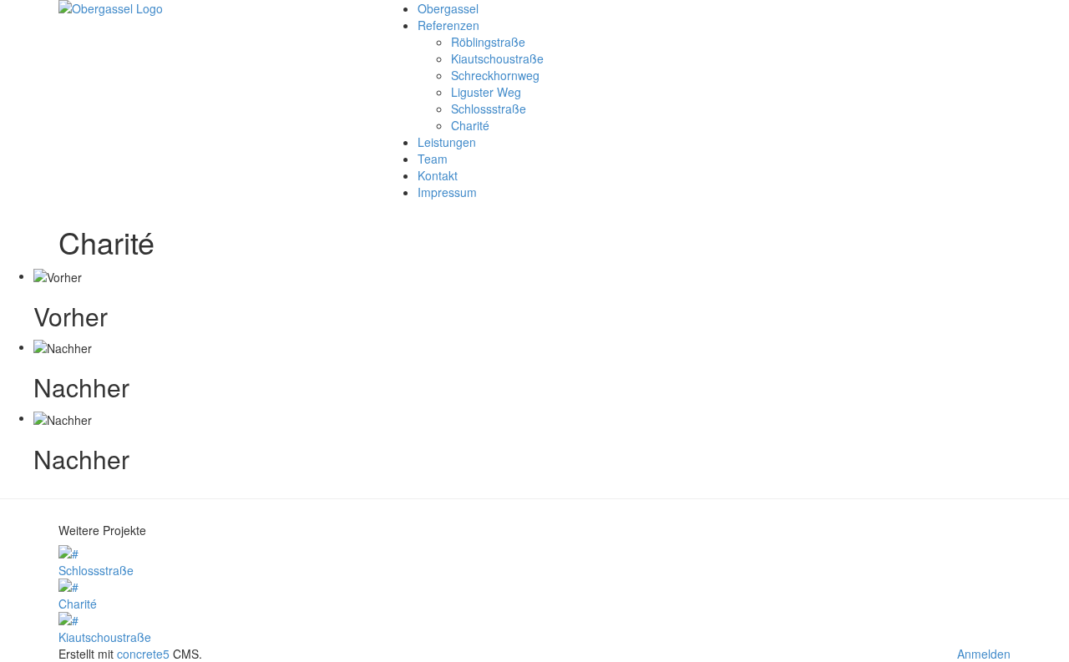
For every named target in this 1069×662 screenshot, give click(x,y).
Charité (470, 125)
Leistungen (447, 142)
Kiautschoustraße (497, 58)
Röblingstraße (488, 41)
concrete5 (143, 653)
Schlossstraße (488, 108)
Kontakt (438, 175)
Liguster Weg (486, 91)
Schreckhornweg (495, 75)
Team (433, 158)
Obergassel (448, 8)
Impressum (447, 192)
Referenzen (448, 25)
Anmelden (984, 653)
